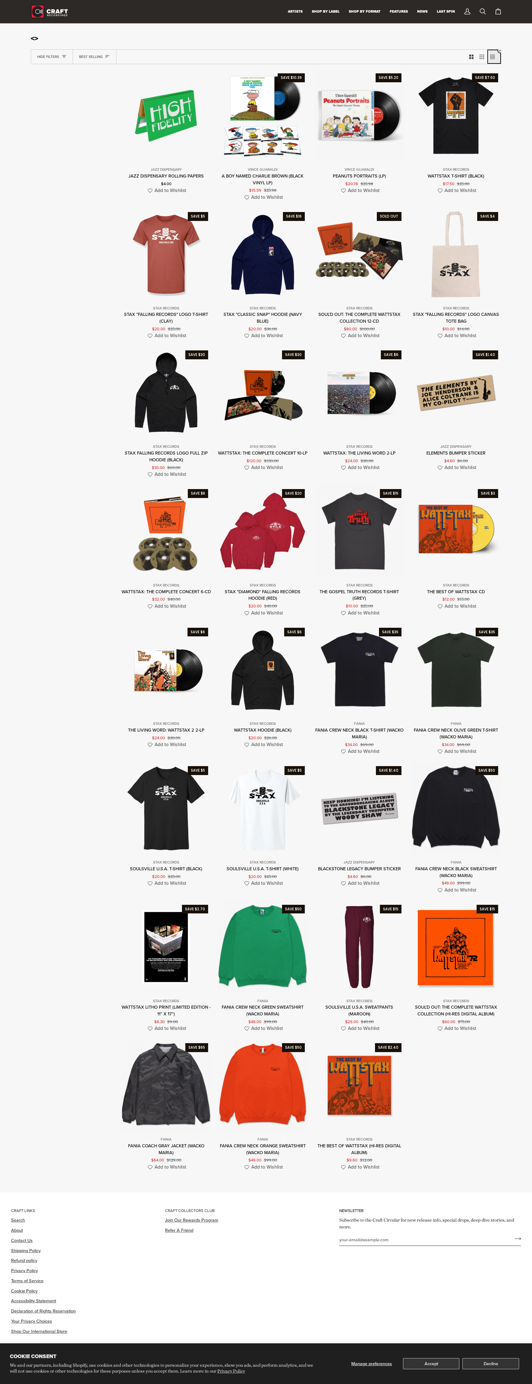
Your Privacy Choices (31, 1321)
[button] (166, 190)
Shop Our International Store (39, 1331)
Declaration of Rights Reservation (43, 1311)
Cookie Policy (24, 1291)
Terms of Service (27, 1280)
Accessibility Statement (33, 1300)
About (17, 1230)
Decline (491, 1363)
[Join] (516, 1239)
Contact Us (22, 1240)
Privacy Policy (231, 1371)
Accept (431, 1363)
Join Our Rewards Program (191, 1220)
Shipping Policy (26, 1250)
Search (18, 1220)
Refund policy (24, 1260)
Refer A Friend (179, 1230)
